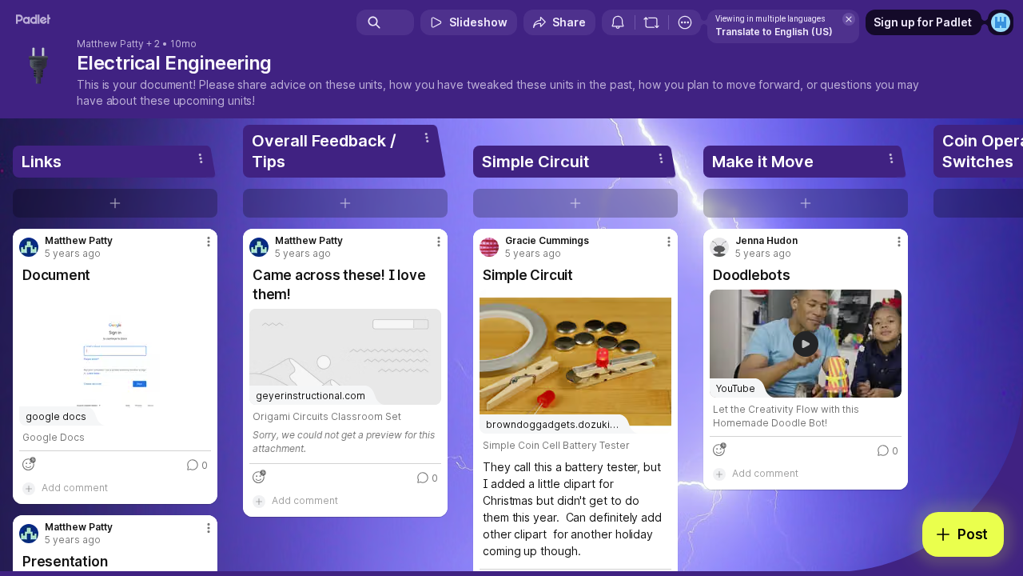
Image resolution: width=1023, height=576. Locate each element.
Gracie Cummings (547, 240)
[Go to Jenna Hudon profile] (719, 247)
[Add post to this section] (115, 203)
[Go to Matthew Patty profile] (28, 247)
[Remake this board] (651, 22)
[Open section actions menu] (200, 158)
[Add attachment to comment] (29, 488)
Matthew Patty (110, 44)
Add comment (75, 488)
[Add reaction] (28, 464)
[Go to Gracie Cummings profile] (489, 247)
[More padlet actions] (685, 22)
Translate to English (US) (774, 32)
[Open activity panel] (618, 22)
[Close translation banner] (848, 19)
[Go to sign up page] (1000, 22)
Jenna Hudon (766, 240)
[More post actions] (208, 241)
